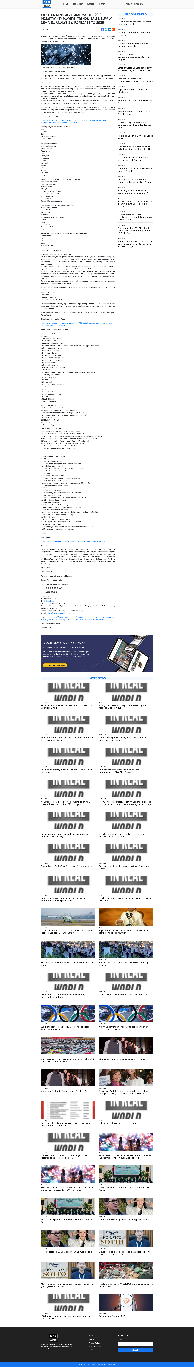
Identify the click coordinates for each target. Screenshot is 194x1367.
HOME (65, 4)
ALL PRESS (90, 4)
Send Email (50, 601)
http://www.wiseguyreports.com (61, 613)
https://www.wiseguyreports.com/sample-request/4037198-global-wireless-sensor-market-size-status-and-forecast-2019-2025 (75, 121)
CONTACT (101, 4)
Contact (92, 1349)
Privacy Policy (94, 1343)
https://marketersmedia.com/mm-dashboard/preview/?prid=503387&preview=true (75, 541)
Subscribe (135, 1350)
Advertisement (95, 1346)
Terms (91, 1340)
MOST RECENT (77, 4)
